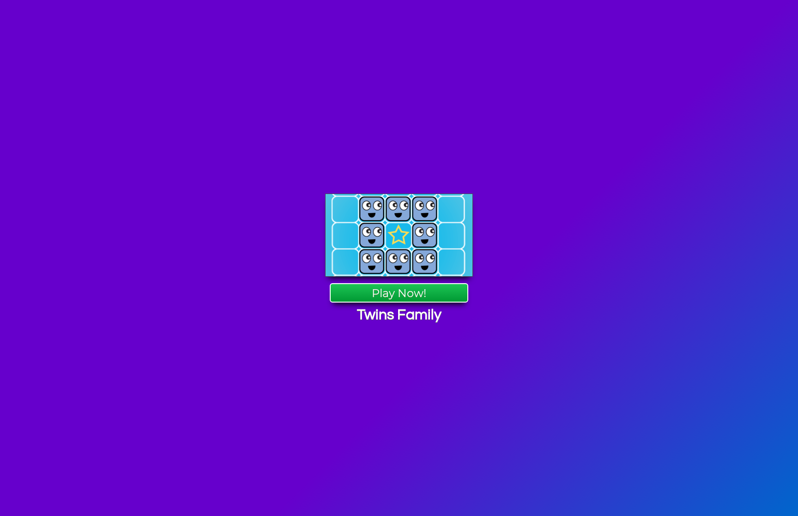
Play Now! (399, 293)
